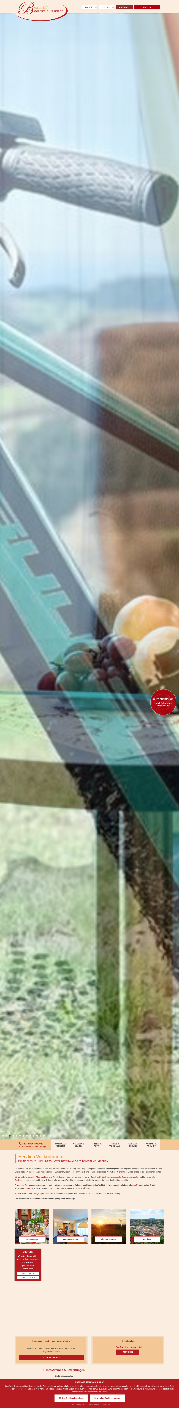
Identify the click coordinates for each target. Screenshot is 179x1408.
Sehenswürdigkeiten (130, 1177)
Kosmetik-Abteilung (111, 1193)
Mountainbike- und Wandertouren (50, 1177)
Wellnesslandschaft (82, 1193)
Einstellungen (28, 1277)
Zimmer (139, 1185)
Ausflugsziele (21, 1180)
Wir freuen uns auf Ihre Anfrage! (32, 1147)
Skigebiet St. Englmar (100, 1177)
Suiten (27, 1188)
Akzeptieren (28, 1273)
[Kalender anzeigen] (96, 7)
